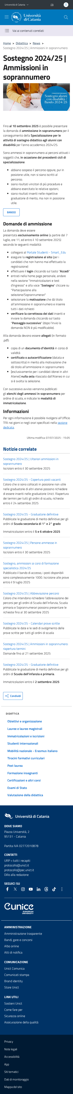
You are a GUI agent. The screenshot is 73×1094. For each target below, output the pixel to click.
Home (7, 43)
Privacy (8, 1041)
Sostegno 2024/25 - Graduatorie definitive (30, 514)
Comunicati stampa (16, 974)
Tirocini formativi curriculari (26, 758)
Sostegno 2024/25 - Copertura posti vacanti (32, 479)
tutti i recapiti (21, 860)
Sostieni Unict (13, 1003)
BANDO (11, 212)
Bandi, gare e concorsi (18, 939)
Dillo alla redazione (16, 874)
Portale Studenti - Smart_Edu (46, 252)
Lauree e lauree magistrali (24, 728)
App (6, 1064)
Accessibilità (11, 1056)
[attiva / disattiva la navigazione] (6, 17)
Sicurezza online (14, 1016)
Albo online (11, 946)
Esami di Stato (17, 787)
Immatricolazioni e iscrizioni (25, 736)
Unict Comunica (14, 968)
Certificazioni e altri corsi (24, 780)
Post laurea (15, 765)
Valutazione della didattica (25, 795)
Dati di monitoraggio (16, 1079)
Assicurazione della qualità (21, 1022)
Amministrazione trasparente (23, 933)
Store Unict (11, 987)
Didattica (22, 43)
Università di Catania (15, 4)
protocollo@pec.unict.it (19, 870)
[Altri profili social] (62, 889)
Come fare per (13, 1009)
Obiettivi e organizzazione (24, 721)
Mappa (13, 1087)
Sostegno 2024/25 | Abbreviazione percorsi (31, 593)
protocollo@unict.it (16, 865)
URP (7, 860)
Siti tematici (11, 1071)
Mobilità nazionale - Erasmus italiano (32, 750)
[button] (27, 4)
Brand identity (13, 981)
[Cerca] (66, 17)
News (36, 43)
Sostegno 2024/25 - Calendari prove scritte (31, 623)
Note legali (10, 1049)
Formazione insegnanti (22, 773)
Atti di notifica (13, 952)
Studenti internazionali (22, 743)
